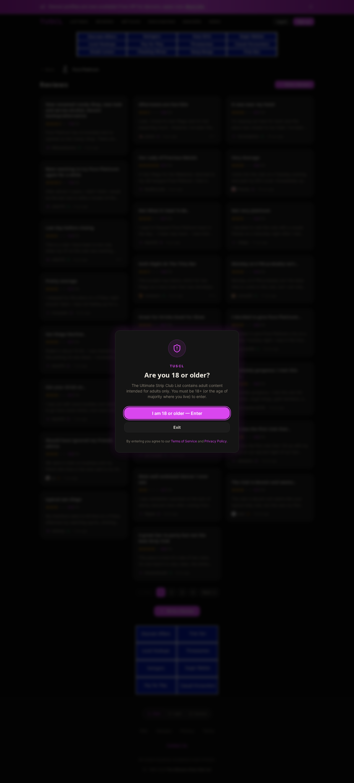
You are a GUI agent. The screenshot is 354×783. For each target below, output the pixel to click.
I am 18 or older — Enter (177, 413)
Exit (177, 427)
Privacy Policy (215, 441)
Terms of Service (184, 441)
